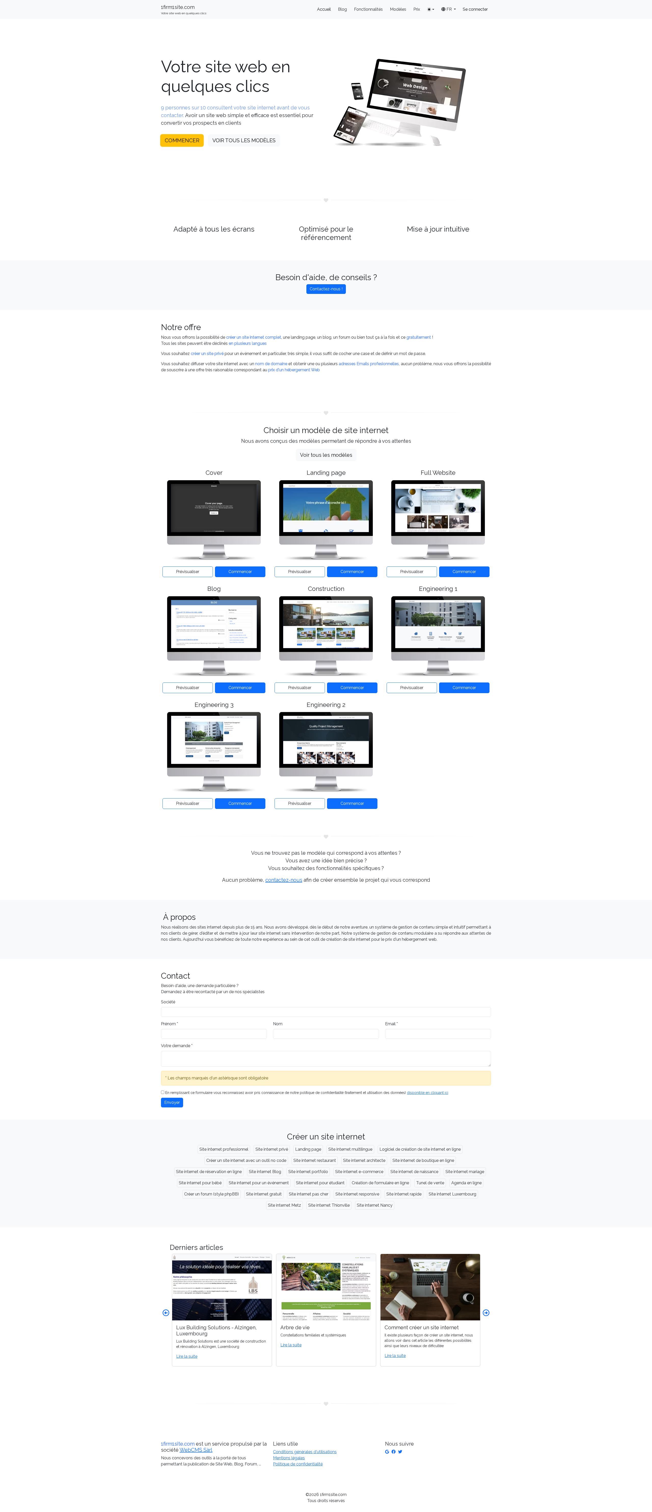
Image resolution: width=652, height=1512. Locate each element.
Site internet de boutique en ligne (423, 1160)
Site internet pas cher (308, 1194)
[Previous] (166, 1313)
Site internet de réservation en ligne (209, 1171)
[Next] (486, 1313)
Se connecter (475, 9)
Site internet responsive (357, 1194)
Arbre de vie (205, 1327)
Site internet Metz (284, 1205)
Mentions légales (289, 1458)
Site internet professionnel (223, 1149)
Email (391, 1023)
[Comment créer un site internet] (340, 1287)
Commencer (182, 140)
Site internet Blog (265, 1171)
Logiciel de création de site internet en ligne (420, 1149)
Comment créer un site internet (332, 1327)
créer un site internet (442, 1335)
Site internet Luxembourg (452, 1194)
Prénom (169, 1023)
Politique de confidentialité (298, 1464)
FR (449, 9)
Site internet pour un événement (259, 1182)
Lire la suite (201, 1345)
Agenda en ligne (466, 1182)
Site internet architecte (364, 1160)
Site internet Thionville (329, 1205)
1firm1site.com (183, 9)
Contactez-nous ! (326, 289)
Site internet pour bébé (200, 1182)
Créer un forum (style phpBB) (211, 1194)
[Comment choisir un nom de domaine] (445, 1287)
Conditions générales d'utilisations (305, 1451)
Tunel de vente (430, 1182)
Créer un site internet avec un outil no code (246, 1160)
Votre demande (177, 1045)
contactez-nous (283, 880)
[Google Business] (387, 1451)
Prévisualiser (187, 571)
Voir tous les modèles (244, 140)
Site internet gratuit (264, 1194)
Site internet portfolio (308, 1171)
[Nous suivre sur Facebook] (393, 1451)
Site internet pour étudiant (320, 1182)
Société (168, 1002)
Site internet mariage (464, 1171)
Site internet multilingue (350, 1149)
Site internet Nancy (374, 1205)
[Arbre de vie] (236, 1287)
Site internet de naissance (414, 1171)
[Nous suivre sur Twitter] (400, 1451)
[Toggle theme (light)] (430, 9)
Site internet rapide (404, 1194)
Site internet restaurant (314, 1160)
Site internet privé (271, 1149)
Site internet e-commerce (359, 1171)
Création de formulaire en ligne (380, 1182)
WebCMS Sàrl (196, 1450)
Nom (277, 1023)
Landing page (308, 1149)
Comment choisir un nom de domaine (443, 1327)
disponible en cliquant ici (427, 1093)
